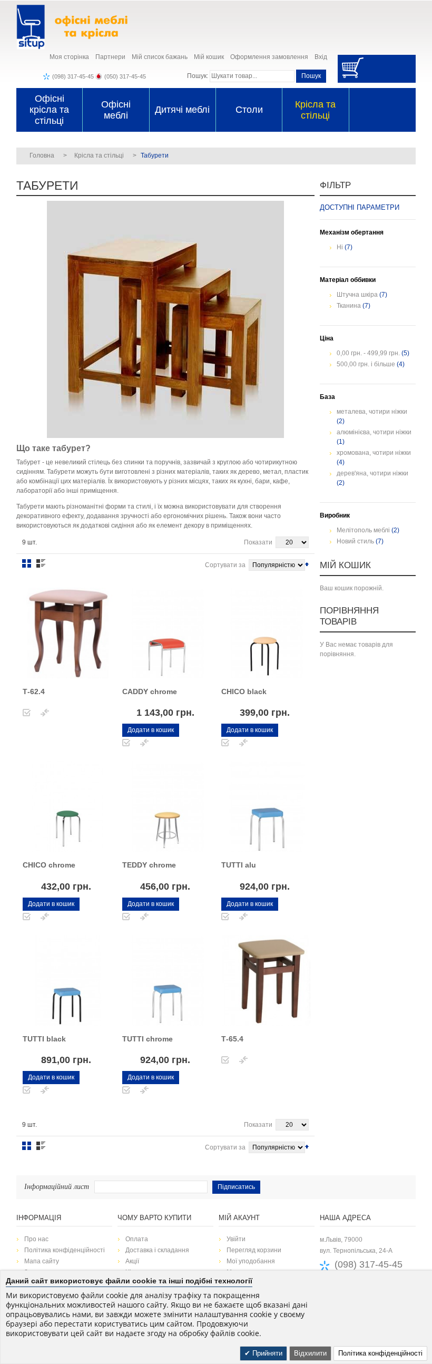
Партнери (110, 57)
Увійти (236, 1239)
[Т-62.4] (68, 633)
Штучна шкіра (357, 294)
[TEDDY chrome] (167, 806)
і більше (366, 364)
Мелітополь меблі (363, 530)
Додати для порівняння (45, 712)
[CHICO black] (266, 633)
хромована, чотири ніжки (374, 452)
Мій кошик (209, 57)
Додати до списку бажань (27, 712)
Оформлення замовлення (269, 57)
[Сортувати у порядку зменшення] (307, 564)
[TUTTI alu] (266, 806)
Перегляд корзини (254, 1250)
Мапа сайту (41, 1261)
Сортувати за (225, 565)
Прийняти (266, 1353)
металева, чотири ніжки (372, 411)
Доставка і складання (157, 1250)
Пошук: (197, 76)
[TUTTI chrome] (167, 980)
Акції (132, 1261)
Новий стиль (355, 541)
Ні (340, 247)
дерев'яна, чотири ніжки (372, 473)
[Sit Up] (82, 27)
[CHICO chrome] (68, 806)
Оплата (136, 1239)
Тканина (349, 305)
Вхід (321, 57)
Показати (258, 542)
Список (40, 563)
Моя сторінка (69, 57)
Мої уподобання (251, 1261)
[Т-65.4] (266, 980)
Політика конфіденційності (64, 1250)
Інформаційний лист (56, 1186)
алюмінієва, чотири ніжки (374, 432)
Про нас (36, 1239)
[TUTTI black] (68, 980)
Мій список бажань (160, 57)
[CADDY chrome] (167, 633)
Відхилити (310, 1353)
